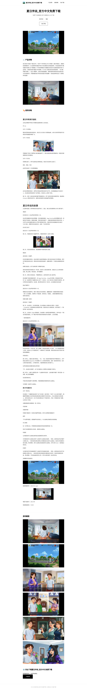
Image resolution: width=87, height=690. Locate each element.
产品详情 (50, 2)
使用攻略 (56, 2)
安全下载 (62, 2)
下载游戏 (28, 676)
